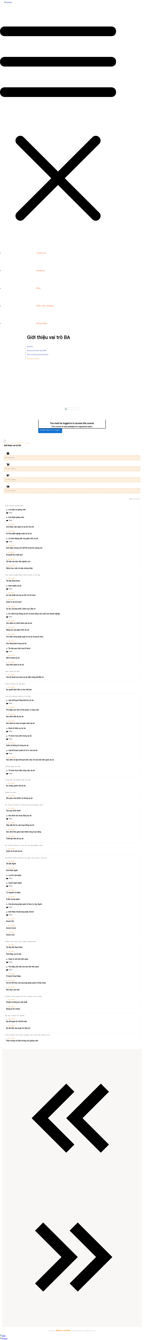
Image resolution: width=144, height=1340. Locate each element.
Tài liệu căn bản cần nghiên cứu (18, 561)
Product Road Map (13, 976)
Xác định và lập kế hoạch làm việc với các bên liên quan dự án (30, 760)
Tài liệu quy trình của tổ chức (19, 648)
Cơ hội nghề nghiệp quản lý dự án (19, 533)
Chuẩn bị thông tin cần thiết (16, 1002)
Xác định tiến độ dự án (15, 716)
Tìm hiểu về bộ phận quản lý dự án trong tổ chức (24, 637)
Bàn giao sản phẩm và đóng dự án (19, 798)
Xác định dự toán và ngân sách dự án (20, 723)
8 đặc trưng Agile (13, 899)
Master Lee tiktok (63, 1330)
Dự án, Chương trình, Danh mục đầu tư (21, 609)
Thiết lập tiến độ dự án (15, 839)
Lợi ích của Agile (14, 875)
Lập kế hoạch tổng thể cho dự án (21, 700)
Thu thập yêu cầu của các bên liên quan (23, 967)
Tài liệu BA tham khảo (14, 947)
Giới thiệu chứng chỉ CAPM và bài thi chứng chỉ (24, 548)
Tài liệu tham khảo (13, 581)
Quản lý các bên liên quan (18, 959)
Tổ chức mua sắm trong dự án (20, 736)
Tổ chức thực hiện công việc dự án (21, 770)
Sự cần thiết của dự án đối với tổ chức (21, 595)
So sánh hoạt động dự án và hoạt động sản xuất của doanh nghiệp (34, 614)
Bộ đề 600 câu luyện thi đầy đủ (18, 1028)
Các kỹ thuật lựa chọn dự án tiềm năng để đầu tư (25, 677)
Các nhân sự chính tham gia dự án (19, 623)
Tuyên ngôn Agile (15, 883)
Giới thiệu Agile (12, 870)
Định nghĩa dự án (14, 586)
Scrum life (10, 921)
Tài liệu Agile (11, 864)
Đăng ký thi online (13, 1009)
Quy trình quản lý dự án (15, 665)
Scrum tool (10, 935)
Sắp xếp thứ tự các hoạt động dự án (20, 825)
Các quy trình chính (13, 811)
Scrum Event (11, 928)
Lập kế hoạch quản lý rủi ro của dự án (22, 750)
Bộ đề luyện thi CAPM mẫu (16, 1021)
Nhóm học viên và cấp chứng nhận (19, 568)
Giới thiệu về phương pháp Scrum (21, 912)
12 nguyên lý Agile (13, 892)
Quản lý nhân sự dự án (17, 728)
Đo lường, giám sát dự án (16, 786)
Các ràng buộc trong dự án (16, 643)
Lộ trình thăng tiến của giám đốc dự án (23, 538)
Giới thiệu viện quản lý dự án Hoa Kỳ (20, 527)
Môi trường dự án (13, 658)
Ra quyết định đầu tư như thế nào (19, 690)
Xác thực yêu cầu (12, 990)
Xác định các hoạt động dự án (20, 815)
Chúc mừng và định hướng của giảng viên (22, 1041)
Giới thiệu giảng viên (16, 517)
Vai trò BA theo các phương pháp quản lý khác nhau (26, 983)
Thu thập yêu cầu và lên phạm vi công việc (22, 710)
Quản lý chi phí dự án (14, 851)
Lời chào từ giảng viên (17, 510)
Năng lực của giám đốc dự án (17, 630)
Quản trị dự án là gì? (14, 602)
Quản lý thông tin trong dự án (17, 745)
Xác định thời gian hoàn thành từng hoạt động (23, 832)
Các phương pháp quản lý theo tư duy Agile (25, 904)
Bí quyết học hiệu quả (14, 555)
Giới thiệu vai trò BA (13, 954)
